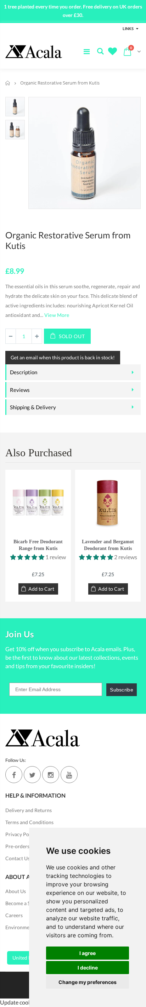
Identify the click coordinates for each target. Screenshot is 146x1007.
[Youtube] (69, 774)
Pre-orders (17, 846)
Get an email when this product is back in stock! (63, 357)
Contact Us (17, 858)
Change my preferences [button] (87, 982)
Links (128, 28)
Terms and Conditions (29, 822)
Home (8, 83)
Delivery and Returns (28, 810)
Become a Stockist (25, 903)
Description (23, 372)
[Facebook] (13, 774)
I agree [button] (87, 953)
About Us (15, 891)
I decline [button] (88, 968)
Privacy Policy (21, 834)
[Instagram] (50, 774)
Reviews (20, 390)
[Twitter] (32, 774)
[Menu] (87, 51)
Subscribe (121, 690)
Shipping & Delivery (33, 407)
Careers (14, 915)
